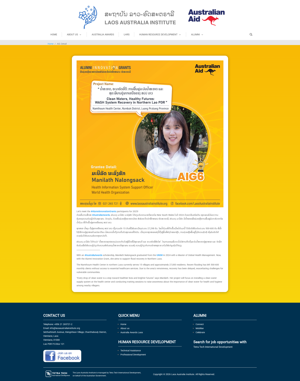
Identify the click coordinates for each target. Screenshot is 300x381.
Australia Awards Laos (131, 332)
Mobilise (200, 328)
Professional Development (133, 354)
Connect (200, 324)
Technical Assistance (130, 350)
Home (50, 43)
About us (124, 328)
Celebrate (200, 332)
